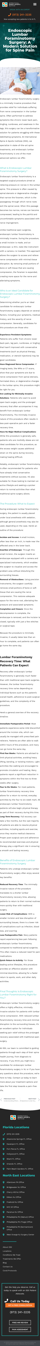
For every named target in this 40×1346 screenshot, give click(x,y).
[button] (34, 4)
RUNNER (30, 1344)
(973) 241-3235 (20, 1312)
